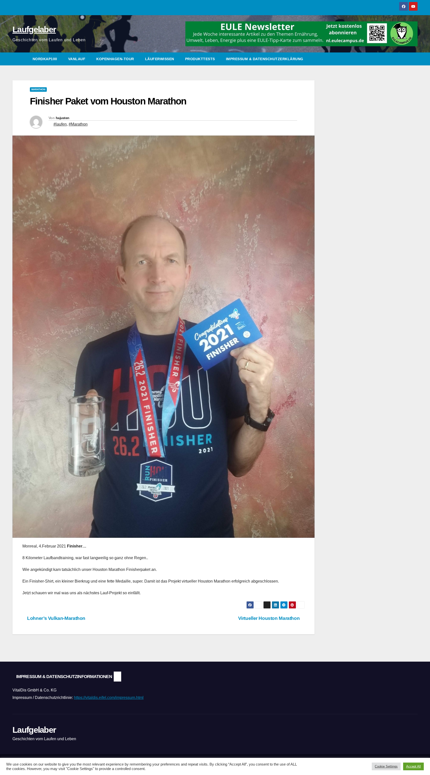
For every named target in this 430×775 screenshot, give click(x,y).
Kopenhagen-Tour (115, 59)
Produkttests (200, 59)
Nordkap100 (45, 59)
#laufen (60, 124)
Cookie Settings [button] (386, 766)
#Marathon (78, 124)
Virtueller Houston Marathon (269, 618)
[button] (414, 59)
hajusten (62, 118)
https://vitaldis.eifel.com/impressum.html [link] (109, 697)
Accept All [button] (413, 766)
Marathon (38, 89)
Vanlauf (77, 59)
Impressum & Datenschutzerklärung (264, 59)
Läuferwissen (159, 59)
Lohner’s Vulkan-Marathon (55, 618)
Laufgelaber (34, 29)
